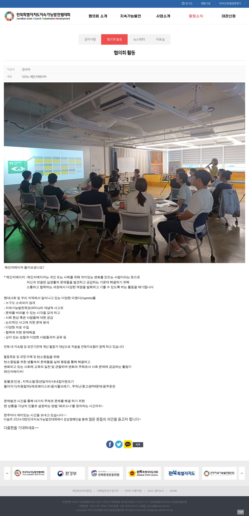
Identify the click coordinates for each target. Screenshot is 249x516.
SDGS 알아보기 (155, 490)
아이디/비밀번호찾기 (230, 3)
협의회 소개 (98, 16)
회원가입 (205, 3)
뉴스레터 (139, 39)
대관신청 (229, 16)
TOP (240, 512)
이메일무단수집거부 (108, 490)
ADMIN (173, 490)
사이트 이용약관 (133, 490)
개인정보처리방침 (81, 490)
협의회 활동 (114, 39)
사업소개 (163, 16)
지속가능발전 (130, 16)
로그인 (189, 3)
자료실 (160, 39)
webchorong (165, 510)
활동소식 (196, 16)
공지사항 (90, 39)
